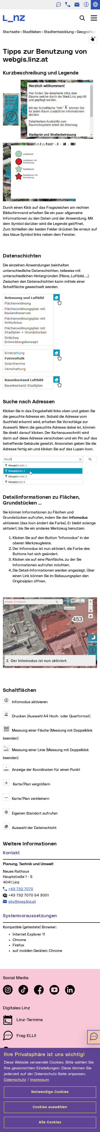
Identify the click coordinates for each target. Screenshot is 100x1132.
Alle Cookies (50, 1122)
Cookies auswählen (50, 1107)
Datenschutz (15, 1080)
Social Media (15, 978)
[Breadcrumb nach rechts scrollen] (93, 39)
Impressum (39, 1080)
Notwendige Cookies (50, 1092)
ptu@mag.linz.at (22, 901)
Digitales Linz (16, 1008)
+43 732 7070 (20, 889)
